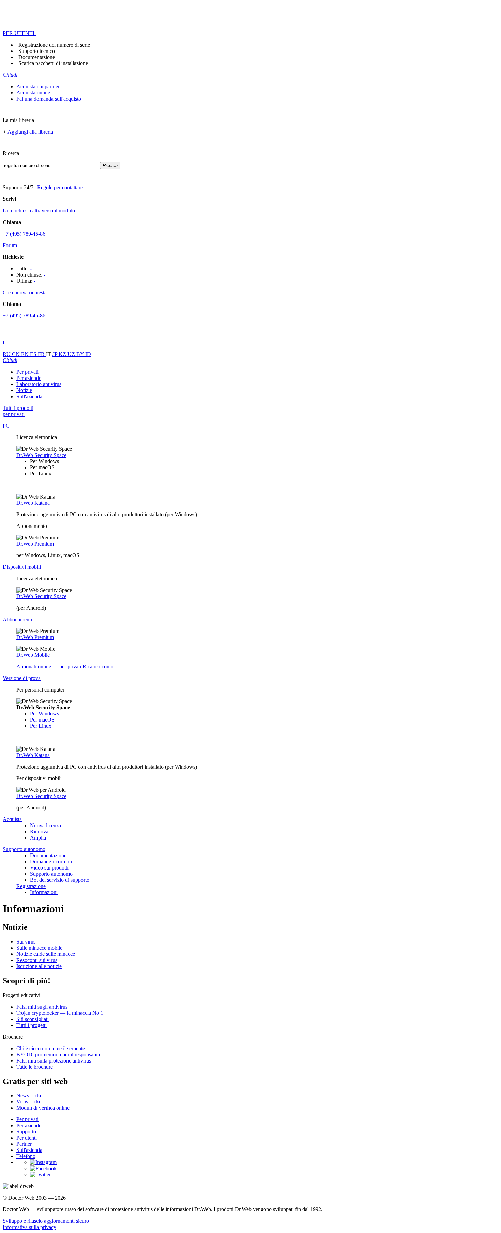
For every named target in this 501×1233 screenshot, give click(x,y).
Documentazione (36, 57)
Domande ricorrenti (51, 861)
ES (34, 354)
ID (88, 354)
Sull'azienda (29, 396)
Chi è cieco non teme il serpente (50, 1048)
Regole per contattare (60, 187)
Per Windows (44, 713)
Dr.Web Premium (35, 544)
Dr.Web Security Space (41, 455)
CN (16, 354)
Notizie (24, 390)
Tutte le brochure (34, 1067)
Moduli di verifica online (43, 1108)
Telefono (25, 1156)
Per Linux (40, 726)
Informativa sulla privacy (29, 1227)
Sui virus (25, 942)
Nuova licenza (45, 825)
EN (25, 354)
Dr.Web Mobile (33, 655)
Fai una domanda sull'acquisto (48, 99)
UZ (71, 354)
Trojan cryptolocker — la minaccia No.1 (59, 1013)
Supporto (26, 1131)
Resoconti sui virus (36, 960)
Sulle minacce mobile (39, 948)
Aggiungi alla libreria (30, 132)
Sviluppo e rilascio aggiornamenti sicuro (46, 1221)
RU (7, 354)
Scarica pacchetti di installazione (53, 63)
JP (55, 354)
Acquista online (33, 92)
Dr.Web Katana (33, 503)
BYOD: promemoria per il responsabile (58, 1054)
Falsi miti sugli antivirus (41, 1007)
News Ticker (30, 1095)
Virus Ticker (29, 1101)
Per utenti (26, 1138)
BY (80, 354)
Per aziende (28, 378)
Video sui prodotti (49, 868)
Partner (24, 1144)
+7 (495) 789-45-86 (24, 234)
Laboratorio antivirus (38, 384)
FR (42, 354)
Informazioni (44, 892)
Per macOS (42, 720)
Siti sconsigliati (32, 1019)
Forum (10, 245)
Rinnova (39, 831)
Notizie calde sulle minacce (45, 954)
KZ (63, 354)
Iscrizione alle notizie (39, 966)
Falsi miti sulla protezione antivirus (53, 1061)
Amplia (38, 838)
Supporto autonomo (51, 874)
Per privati (27, 372)
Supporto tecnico (36, 51)
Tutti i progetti (31, 1025)
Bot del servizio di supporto (59, 880)
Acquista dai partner (38, 86)
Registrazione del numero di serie (54, 45)
